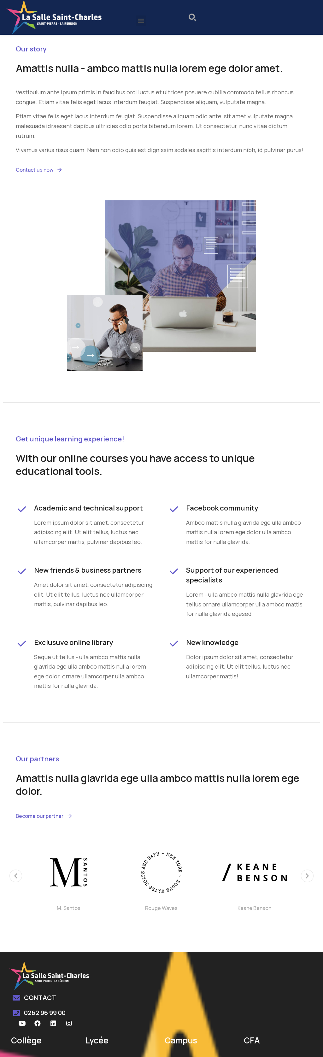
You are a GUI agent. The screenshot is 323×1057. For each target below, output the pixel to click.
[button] (141, 20)
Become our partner (39, 815)
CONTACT (40, 997)
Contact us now (34, 169)
